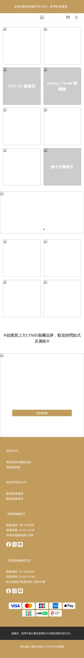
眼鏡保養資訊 (14, 498)
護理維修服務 (14, 493)
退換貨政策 (13, 467)
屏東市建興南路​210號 (19, 535)
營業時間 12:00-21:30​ (20, 530)
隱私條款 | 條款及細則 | (32, 646)
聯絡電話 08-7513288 (20, 525)
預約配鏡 (42, 413)
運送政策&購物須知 (18, 462)
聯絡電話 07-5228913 (20, 571)
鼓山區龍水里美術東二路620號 (25, 582)
